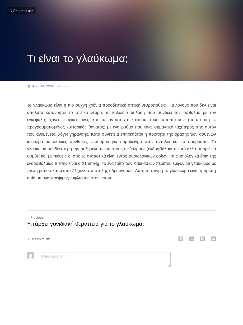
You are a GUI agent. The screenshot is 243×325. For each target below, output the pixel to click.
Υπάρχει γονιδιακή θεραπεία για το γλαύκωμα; (85, 224)
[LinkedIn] (202, 238)
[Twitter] (191, 238)
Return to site (23, 11)
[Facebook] (180, 238)
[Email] (213, 238)
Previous (36, 217)
